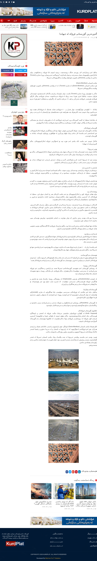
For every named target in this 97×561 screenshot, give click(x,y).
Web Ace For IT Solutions (53, 558)
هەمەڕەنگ (32, 20)
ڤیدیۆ (15, 20)
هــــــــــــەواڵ (92, 534)
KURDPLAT (87, 11)
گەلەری (60, 20)
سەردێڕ (92, 26)
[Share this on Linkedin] (79, 471)
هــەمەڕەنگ (93, 541)
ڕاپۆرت (69, 20)
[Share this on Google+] (73, 471)
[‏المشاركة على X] (70, 471)
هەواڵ (86, 20)
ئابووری (77, 20)
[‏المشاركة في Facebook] (67, 471)
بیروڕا (52, 20)
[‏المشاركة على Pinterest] (76, 471)
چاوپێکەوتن (43, 20)
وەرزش (23, 20)
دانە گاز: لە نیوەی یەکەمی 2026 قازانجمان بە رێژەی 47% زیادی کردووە (67, 26)
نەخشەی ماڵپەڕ (58, 534)
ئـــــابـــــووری (92, 537)
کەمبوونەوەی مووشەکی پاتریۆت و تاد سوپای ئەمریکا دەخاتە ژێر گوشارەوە (10, 26)
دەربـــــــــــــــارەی (56, 541)
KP (9, 20)
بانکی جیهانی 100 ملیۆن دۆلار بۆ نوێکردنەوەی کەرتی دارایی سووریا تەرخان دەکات (38, 26)
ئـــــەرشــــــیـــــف (56, 546)
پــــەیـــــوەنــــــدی (56, 537)
